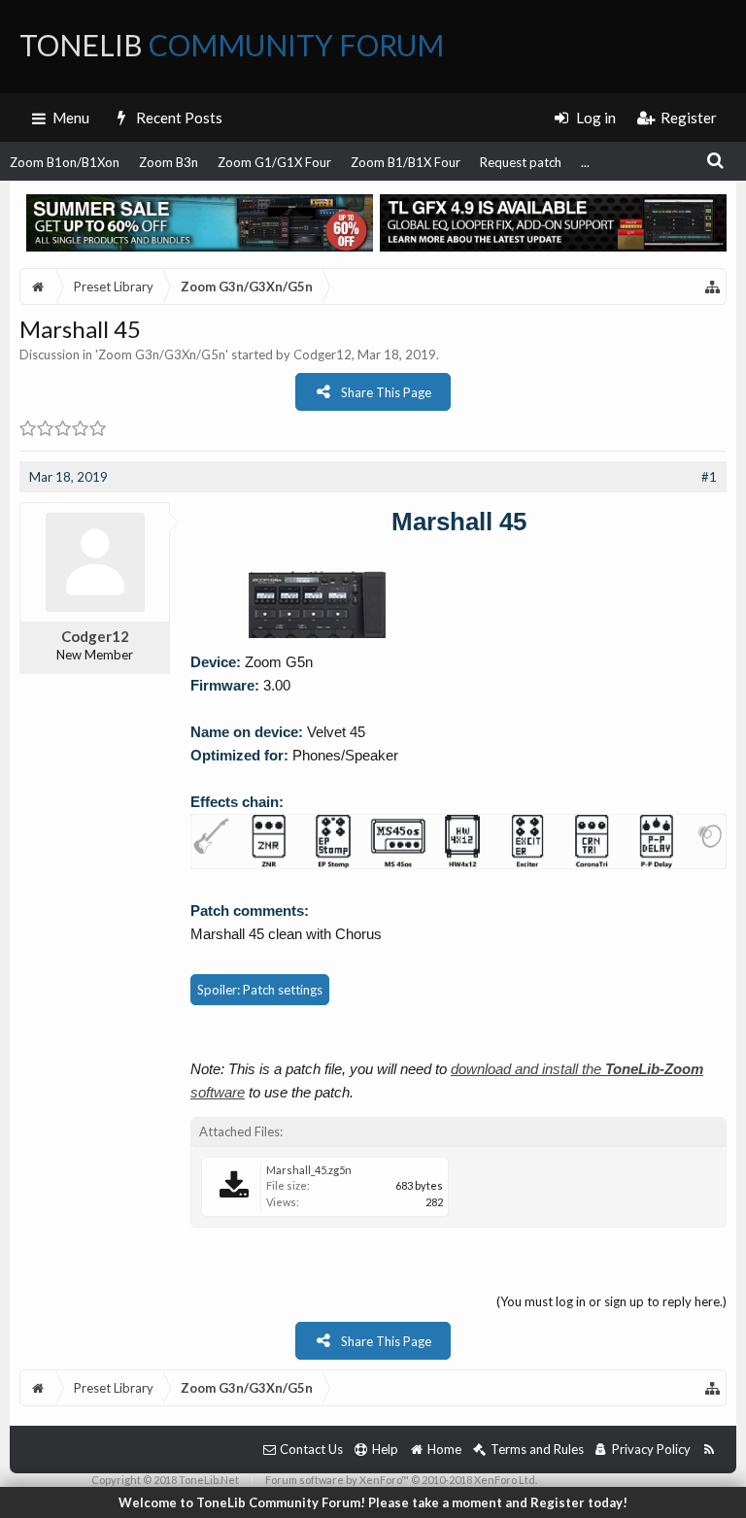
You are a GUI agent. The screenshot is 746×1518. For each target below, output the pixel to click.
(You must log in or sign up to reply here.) (611, 1301)
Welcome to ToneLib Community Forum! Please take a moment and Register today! (373, 1502)
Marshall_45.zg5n (309, 1170)
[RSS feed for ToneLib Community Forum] (708, 1450)
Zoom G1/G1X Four (274, 162)
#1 (709, 477)
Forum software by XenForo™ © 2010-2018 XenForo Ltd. (401, 1479)
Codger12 (322, 354)
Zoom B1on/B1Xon (64, 162)
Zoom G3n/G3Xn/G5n (161, 354)
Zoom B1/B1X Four (405, 162)
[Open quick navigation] (713, 286)
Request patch (520, 162)
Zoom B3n (168, 162)
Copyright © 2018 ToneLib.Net (165, 1479)
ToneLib (231, 44)
